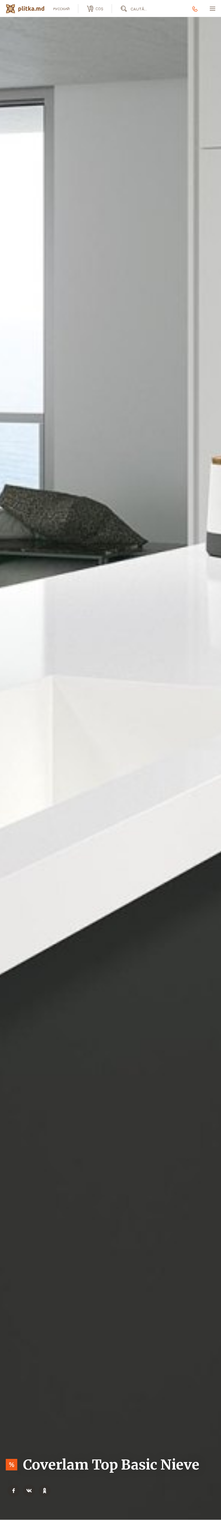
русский (61, 8)
